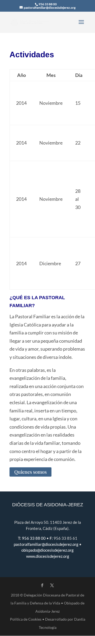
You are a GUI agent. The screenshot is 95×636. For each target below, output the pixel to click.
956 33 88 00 (48, 4)
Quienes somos (30, 472)
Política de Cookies (25, 619)
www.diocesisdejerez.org (47, 556)
